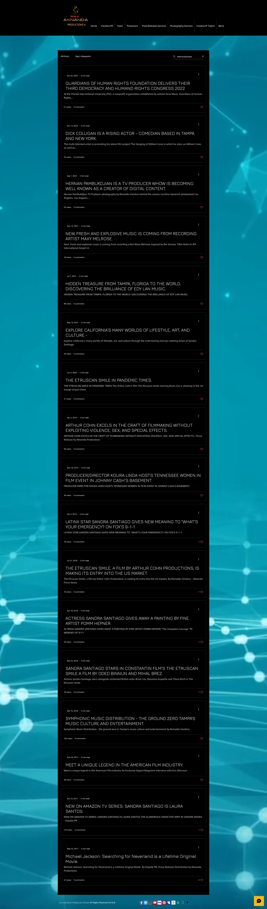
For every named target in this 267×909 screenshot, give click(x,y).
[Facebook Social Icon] (141, 903)
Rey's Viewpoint (83, 56)
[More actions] (199, 74)
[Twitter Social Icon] (146, 903)
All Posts (65, 56)
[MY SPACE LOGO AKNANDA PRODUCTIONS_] (169, 903)
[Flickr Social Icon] (159, 903)
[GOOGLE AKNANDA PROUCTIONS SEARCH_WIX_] (173, 903)
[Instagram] (150, 903)
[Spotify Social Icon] (178, 903)
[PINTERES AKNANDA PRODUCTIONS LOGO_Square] (164, 903)
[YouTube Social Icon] (155, 903)
